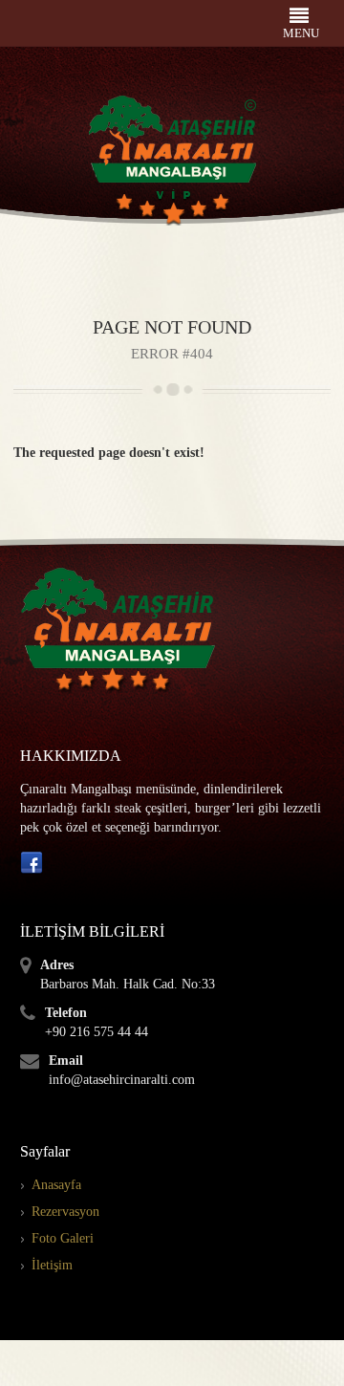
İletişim (52, 1265)
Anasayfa (56, 1185)
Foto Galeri (63, 1238)
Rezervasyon (65, 1211)
